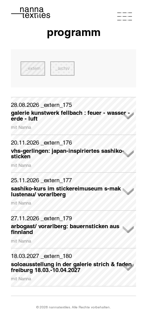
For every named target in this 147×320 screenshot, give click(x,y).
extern (34, 68)
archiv (64, 68)
